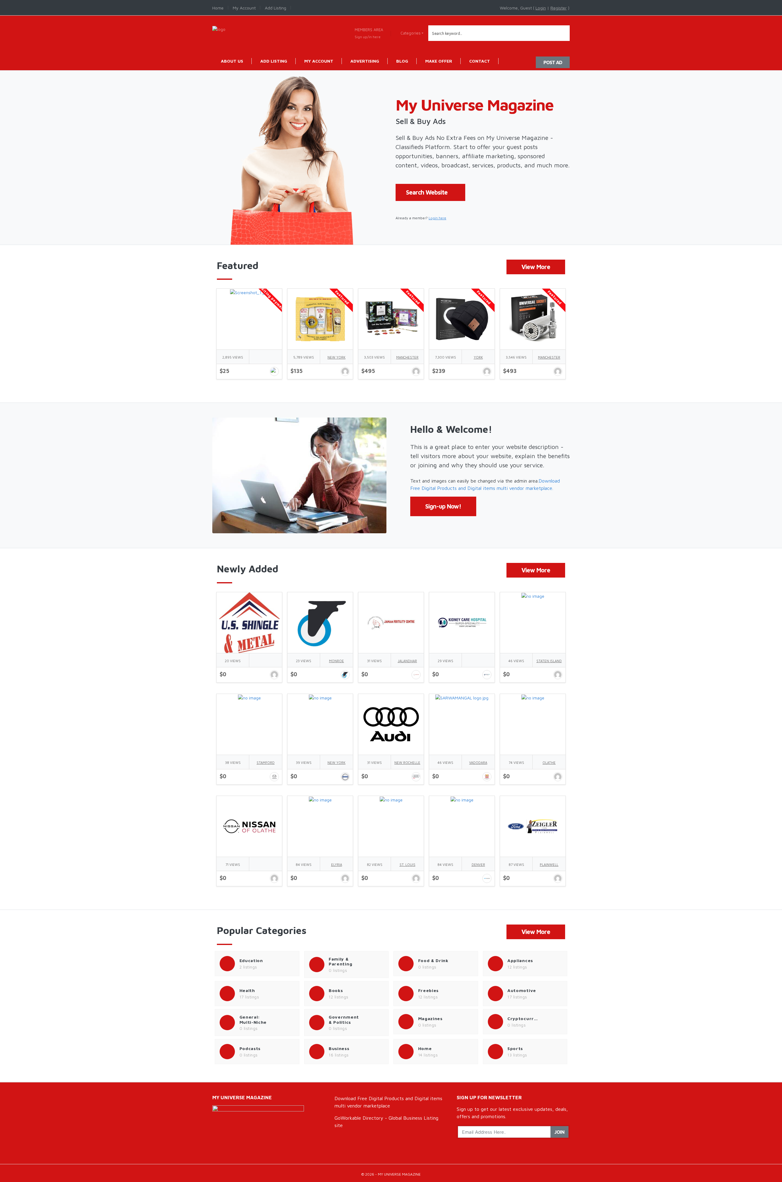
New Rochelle (407, 762)
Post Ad (552, 62)
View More (535, 266)
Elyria (336, 864)
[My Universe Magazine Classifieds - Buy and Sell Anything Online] (218, 28)
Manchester (407, 357)
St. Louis (407, 864)
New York (336, 357)
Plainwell (549, 864)
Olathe (549, 762)
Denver (478, 864)
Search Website (427, 192)
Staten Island (549, 661)
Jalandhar (407, 661)
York (478, 357)
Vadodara (478, 762)
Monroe (336, 661)
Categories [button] (410, 33)
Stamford (266, 762)
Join (559, 1132)
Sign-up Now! (443, 506)
